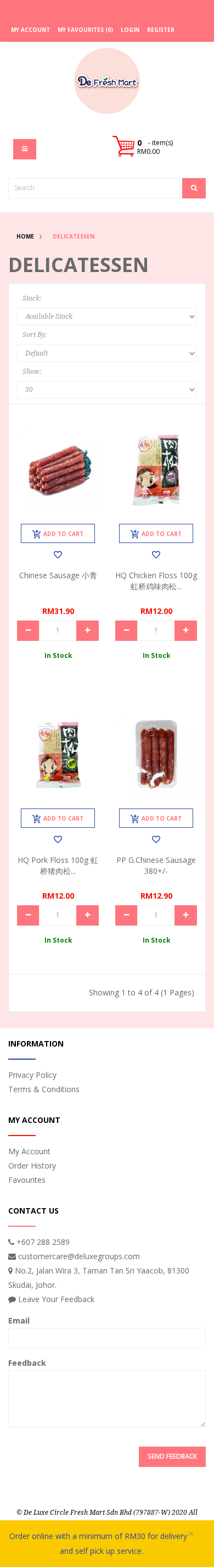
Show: (31, 371)
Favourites (27, 1180)
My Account (29, 1151)
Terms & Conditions (44, 1089)
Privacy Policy (32, 1075)
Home (25, 236)
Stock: (31, 298)
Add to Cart (63, 534)
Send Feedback (172, 1456)
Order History (32, 1165)
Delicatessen (73, 236)
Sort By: (34, 335)
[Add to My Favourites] (57, 555)
